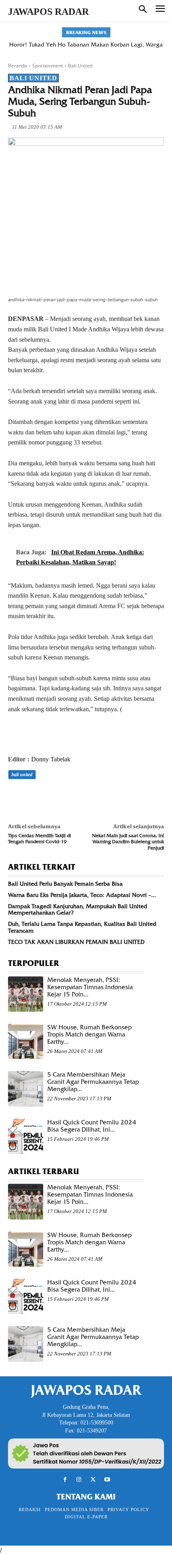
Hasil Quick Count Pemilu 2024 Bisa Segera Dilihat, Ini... (91, 1126)
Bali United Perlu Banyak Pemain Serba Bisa (65, 883)
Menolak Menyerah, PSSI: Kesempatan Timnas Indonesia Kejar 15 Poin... (90, 987)
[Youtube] (107, 1480)
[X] (34, 797)
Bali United (80, 65)
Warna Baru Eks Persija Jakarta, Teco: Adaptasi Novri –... (82, 895)
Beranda (17, 65)
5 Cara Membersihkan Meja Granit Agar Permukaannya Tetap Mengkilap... (93, 1082)
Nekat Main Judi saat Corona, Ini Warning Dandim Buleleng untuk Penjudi (128, 841)
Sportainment (47, 65)
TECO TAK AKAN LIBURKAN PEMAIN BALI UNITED (76, 941)
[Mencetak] (108, 797)
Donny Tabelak (50, 759)
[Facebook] (16, 797)
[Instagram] (79, 1480)
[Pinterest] (53, 797)
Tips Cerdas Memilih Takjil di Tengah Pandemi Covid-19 (39, 838)
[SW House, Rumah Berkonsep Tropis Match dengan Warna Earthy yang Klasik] (25, 1041)
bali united (22, 774)
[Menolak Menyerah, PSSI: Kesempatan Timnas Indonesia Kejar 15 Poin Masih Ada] (25, 994)
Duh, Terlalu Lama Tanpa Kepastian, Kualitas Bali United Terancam (82, 927)
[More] (126, 797)
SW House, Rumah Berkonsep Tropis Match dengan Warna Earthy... (89, 1034)
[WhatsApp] (71, 797)
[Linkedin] (90, 797)
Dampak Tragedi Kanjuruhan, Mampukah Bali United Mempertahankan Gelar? (77, 910)
